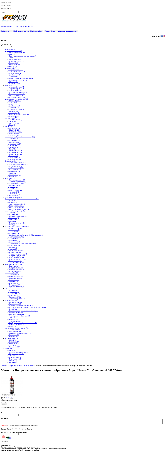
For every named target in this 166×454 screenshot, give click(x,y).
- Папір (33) (12, 200)
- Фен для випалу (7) (15, 321)
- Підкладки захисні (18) (16, 61)
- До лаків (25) (13, 121)
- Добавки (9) (12, 145)
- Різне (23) (12, 149)
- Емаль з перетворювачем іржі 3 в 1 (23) (21, 78)
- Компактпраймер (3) (15, 95)
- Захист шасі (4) (13, 218)
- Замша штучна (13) (15, 278)
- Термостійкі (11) (14, 194)
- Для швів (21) (13, 188)
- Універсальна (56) (14, 175)
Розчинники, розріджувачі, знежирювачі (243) (20, 137)
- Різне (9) (11, 125)
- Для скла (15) (13, 295)
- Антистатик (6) (13, 274)
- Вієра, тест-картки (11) (16, 354)
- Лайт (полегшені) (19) (16, 168)
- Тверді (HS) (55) (14, 135)
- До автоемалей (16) (15, 120)
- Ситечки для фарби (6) (16, 314)
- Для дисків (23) (13, 107)
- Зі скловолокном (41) (15, 166)
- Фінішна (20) (13, 176)
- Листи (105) (12, 58)
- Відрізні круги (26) (15, 302)
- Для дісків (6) (13, 76)
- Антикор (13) (13, 212)
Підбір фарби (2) (10, 49)
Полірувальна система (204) (14, 264)
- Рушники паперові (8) (16, 286)
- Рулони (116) (13, 63)
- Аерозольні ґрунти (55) (16, 87)
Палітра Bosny (50, 31)
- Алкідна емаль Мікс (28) (16, 71)
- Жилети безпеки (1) (15, 330)
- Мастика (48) (13, 219)
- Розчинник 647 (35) (15, 152)
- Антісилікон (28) (14, 140)
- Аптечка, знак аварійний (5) (18, 352)
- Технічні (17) (13, 345)
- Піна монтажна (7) (14, 357)
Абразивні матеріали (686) (13, 51)
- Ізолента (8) (12, 350)
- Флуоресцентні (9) (14, 116)
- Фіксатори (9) (13, 195)
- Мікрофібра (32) (14, 281)
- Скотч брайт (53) (14, 64)
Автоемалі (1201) (10, 68)
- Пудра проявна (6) (14, 271)
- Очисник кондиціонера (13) (17, 254)
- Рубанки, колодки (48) (16, 312)
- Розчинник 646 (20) (15, 150)
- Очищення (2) (13, 283)
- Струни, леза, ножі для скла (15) (19, 316)
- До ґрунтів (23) (13, 123)
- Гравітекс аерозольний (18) (17, 216)
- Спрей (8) (12, 173)
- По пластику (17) (14, 169)
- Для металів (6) (13, 292)
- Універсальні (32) (14, 297)
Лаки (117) (8, 126)
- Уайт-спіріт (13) (14, 157)
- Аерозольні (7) (13, 290)
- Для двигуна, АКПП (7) (16, 183)
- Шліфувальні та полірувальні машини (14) (22, 323)
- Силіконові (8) (13, 343)
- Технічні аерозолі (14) (16, 262)
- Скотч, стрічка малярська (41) (18, 209)
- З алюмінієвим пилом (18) (17, 163)
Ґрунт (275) (8, 85)
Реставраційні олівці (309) (13, 197)
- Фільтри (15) (12, 336)
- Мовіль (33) (12, 221)
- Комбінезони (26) (14, 331)
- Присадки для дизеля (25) (17, 259)
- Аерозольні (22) (14, 128)
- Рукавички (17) (13, 335)
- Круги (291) (12, 54)
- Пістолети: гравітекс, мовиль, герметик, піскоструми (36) (27, 307)
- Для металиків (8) (14, 142)
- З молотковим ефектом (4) (17, 109)
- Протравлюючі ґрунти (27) (17, 97)
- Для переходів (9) (14, 144)
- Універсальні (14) (14, 159)
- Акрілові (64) (13, 102)
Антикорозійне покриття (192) (15, 211)
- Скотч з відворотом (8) (16, 207)
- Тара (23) (11, 317)
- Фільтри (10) (12, 319)
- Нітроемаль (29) (14, 83)
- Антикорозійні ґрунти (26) (17, 92)
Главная (3, 365)
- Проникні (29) (13, 342)
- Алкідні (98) (12, 104)
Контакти (31, 26)
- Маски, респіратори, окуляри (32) (19, 333)
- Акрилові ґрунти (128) (16, 89)
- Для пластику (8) (14, 293)
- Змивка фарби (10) (14, 147)
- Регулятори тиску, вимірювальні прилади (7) (23, 311)
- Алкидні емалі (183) (15, 73)
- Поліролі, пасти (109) (15, 268)
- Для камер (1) (13, 240)
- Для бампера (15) (14, 75)
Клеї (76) (7, 288)
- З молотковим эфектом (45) (17, 80)
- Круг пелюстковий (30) (16, 52)
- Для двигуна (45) (14, 238)
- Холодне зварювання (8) (16, 299)
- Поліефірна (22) (14, 171)
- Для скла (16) (13, 187)
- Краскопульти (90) (14, 304)
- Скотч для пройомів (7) (16, 206)
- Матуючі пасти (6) (14, 59)
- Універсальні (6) (14, 347)
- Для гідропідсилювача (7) (17, 181)
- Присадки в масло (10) (16, 257)
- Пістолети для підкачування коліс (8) (20, 305)
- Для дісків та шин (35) (16, 237)
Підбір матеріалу (36, 31)
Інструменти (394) (11, 300)
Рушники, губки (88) (11, 273)
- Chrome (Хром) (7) (14, 101)
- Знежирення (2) (14, 280)
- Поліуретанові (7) (14, 133)
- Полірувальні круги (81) (16, 269)
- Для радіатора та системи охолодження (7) (22, 243)
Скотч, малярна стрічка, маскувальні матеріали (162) (22, 199)
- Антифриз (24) (13, 231)
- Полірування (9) (14, 285)
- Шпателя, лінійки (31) (16, 324)
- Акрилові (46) (13, 138)
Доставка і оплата (6, 26)
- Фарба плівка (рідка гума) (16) (18, 114)
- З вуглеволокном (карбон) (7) (18, 164)
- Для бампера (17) (14, 106)
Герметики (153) (10, 178)
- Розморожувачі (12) (15, 261)
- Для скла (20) (13, 247)
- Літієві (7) (12, 340)
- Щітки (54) (12, 326)
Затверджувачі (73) (11, 118)
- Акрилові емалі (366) (15, 70)
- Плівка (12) (12, 202)
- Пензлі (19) (12, 309)
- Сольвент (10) (13, 156)
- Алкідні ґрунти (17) (15, 90)
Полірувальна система (21, 31)
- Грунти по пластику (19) (16, 94)
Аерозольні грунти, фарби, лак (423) (16, 99)
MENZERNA (9, 397)
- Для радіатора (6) (14, 185)
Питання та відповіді (20, 26)
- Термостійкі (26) (14, 113)
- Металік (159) (13, 111)
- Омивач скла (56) (14, 252)
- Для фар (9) (12, 249)
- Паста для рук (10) (14, 359)
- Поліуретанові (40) (15, 190)
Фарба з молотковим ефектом (66, 31)
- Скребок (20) (13, 362)
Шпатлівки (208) (10, 161)
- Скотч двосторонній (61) (16, 204)
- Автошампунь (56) (15, 228)
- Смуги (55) (12, 66)
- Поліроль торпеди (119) (16, 256)
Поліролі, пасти (29, 365)
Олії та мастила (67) (11, 338)
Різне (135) (8, 348)
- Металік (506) (13, 82)
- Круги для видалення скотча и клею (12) (22, 56)
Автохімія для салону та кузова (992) (17, 226)
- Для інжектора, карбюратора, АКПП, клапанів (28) (25, 235)
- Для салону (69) (14, 245)
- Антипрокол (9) (14, 230)
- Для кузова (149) (14, 242)
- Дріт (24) (11, 355)
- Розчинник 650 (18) (15, 154)
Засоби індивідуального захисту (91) (17, 328)
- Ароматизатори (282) (15, 233)
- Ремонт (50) (12, 361)
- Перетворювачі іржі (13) (16, 223)
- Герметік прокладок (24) (16, 180)
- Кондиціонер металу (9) (16, 250)
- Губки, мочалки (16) (15, 276)
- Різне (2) (11, 225)
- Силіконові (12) (14, 192)
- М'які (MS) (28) (13, 130)
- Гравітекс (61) (13, 214)
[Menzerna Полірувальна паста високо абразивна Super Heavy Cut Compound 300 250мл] (12, 395)
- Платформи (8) (13, 266)
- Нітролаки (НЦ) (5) (15, 132)
